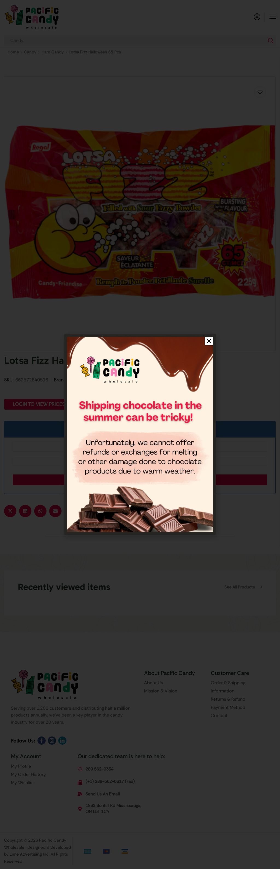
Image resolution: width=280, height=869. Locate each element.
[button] (209, 341)
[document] (140, 434)
